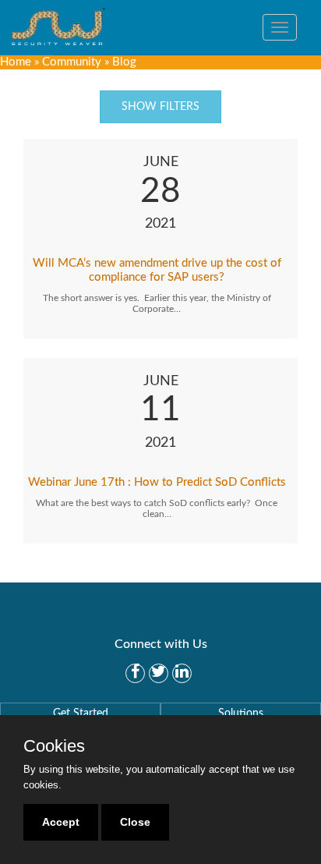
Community (71, 62)
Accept (60, 822)
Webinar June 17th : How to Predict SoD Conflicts (157, 482)
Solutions (240, 713)
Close (135, 822)
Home (15, 62)
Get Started (80, 713)
